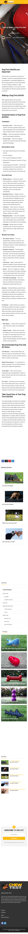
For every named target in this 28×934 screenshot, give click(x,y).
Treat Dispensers (8, 609)
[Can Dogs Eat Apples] (14, 478)
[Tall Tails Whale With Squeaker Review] (14, 635)
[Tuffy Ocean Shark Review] (14, 705)
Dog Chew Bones (8, 624)
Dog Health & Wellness (19, 37)
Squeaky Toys (7, 618)
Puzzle (5, 612)
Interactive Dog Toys (8, 606)
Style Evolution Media (9, 929)
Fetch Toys (5, 593)
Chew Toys (5, 615)
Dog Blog (3, 912)
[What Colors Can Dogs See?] (14, 515)
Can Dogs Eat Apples (7, 485)
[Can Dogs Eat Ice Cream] (14, 534)
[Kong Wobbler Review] (14, 653)
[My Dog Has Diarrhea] (14, 496)
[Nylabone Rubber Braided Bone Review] (14, 670)
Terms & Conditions (16, 930)
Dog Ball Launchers (8, 599)
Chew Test (8, 37)
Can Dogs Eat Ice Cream (8, 541)
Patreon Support (5, 917)
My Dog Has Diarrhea (7, 504)
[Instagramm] (5, 923)
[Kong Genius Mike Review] (14, 688)
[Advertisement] (14, 445)
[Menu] (2, 2)
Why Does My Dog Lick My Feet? (17, 789)
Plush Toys (6, 621)
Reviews (3, 910)
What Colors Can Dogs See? (9, 523)
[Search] (25, 2)
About (2, 915)
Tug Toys (5, 602)
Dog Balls (6, 596)
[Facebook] (2, 923)
